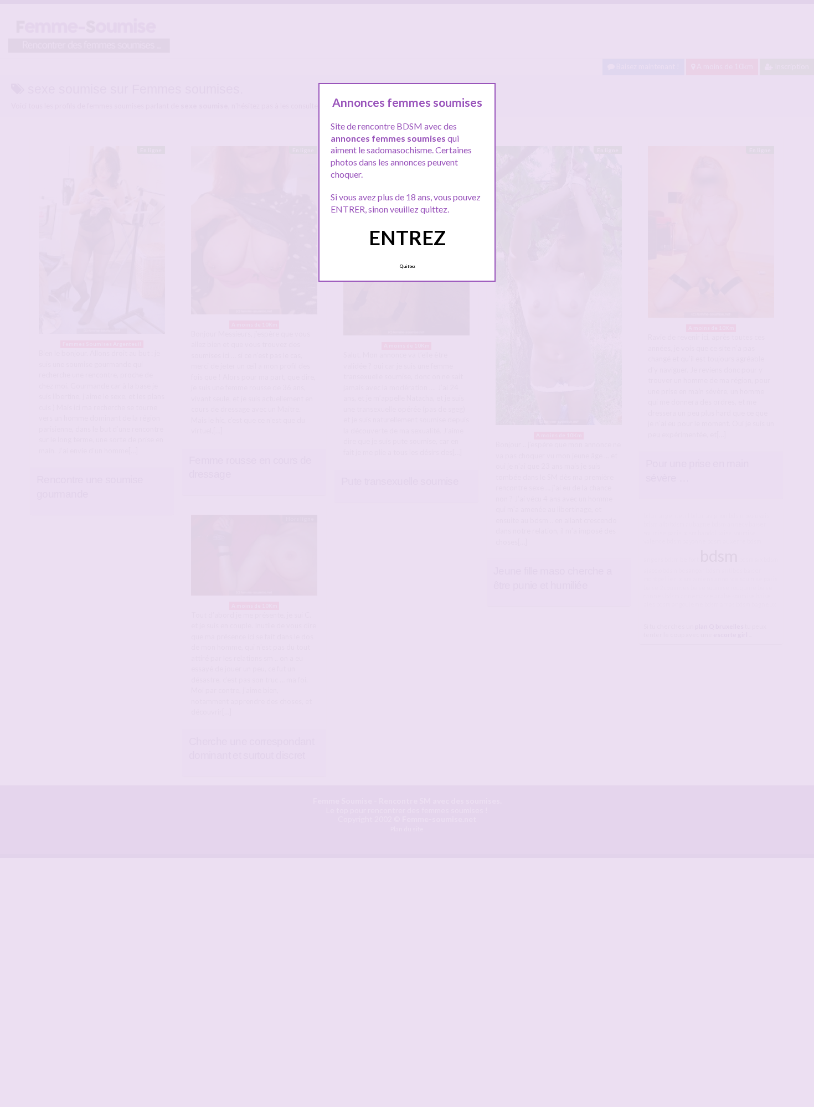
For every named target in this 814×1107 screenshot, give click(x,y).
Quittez (407, 266)
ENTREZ (407, 237)
